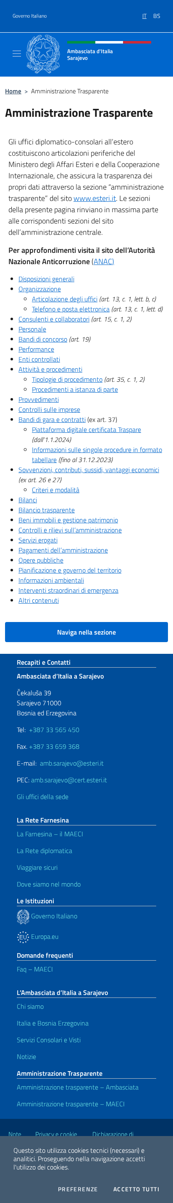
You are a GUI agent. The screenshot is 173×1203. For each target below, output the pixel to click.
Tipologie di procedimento (67, 379)
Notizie (26, 1056)
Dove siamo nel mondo (49, 884)
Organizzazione (39, 289)
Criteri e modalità (55, 490)
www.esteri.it (94, 198)
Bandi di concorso (42, 339)
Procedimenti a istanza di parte (75, 389)
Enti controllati (39, 359)
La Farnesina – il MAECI (50, 834)
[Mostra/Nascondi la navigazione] (17, 54)
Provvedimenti (38, 399)
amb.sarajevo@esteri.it (72, 763)
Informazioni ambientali (51, 580)
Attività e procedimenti (50, 369)
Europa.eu (43, 936)
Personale (32, 329)
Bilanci (27, 500)
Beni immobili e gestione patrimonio (68, 520)
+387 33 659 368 (54, 746)
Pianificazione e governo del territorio (69, 570)
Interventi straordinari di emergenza (68, 590)
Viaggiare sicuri (37, 867)
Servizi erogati (38, 540)
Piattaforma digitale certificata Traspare (86, 429)
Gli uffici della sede (42, 797)
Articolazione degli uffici (64, 299)
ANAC (103, 261)
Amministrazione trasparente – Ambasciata (78, 1087)
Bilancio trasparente (46, 510)
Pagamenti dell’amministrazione (63, 550)
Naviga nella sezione (86, 632)
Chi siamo (30, 1006)
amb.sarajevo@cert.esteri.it (69, 780)
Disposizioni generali (46, 279)
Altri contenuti (38, 600)
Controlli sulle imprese (49, 409)
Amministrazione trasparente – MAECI (71, 1104)
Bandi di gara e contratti (52, 419)
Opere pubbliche (40, 560)
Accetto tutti (136, 1189)
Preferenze (78, 1189)
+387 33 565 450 (54, 730)
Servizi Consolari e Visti (49, 1040)
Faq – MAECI (35, 969)
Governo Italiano (30, 16)
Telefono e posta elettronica (71, 309)
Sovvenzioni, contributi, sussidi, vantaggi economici (88, 470)
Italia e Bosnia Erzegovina (53, 1023)
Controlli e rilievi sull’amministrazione (70, 530)
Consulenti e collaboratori (53, 319)
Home (13, 91)
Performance (36, 349)
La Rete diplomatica (44, 851)
